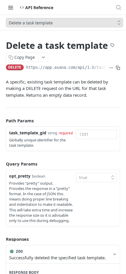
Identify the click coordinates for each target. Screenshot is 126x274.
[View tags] (112, 45)
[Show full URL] (111, 67)
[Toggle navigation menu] (10, 7)
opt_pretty (19, 176)
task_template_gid (27, 133)
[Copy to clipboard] (118, 67)
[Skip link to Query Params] (2, 164)
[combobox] (96, 134)
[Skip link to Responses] (2, 239)
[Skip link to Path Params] (2, 121)
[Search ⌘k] (118, 7)
